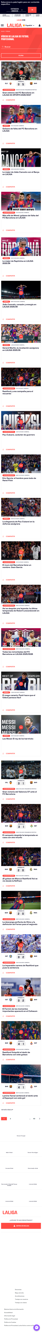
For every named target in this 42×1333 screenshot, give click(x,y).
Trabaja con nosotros (21, 1299)
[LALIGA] (14, 25)
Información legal (9, 1315)
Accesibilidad (8, 1312)
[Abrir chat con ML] (36, 1327)
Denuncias (18, 1289)
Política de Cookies (10, 1322)
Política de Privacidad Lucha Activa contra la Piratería (21, 1325)
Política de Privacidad (11, 1319)
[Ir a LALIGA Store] (21, 20)
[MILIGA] (39, 25)
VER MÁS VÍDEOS (6, 1109)
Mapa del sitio (19, 1293)
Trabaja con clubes (21, 1302)
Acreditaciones (19, 1296)
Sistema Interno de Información (14, 1309)
